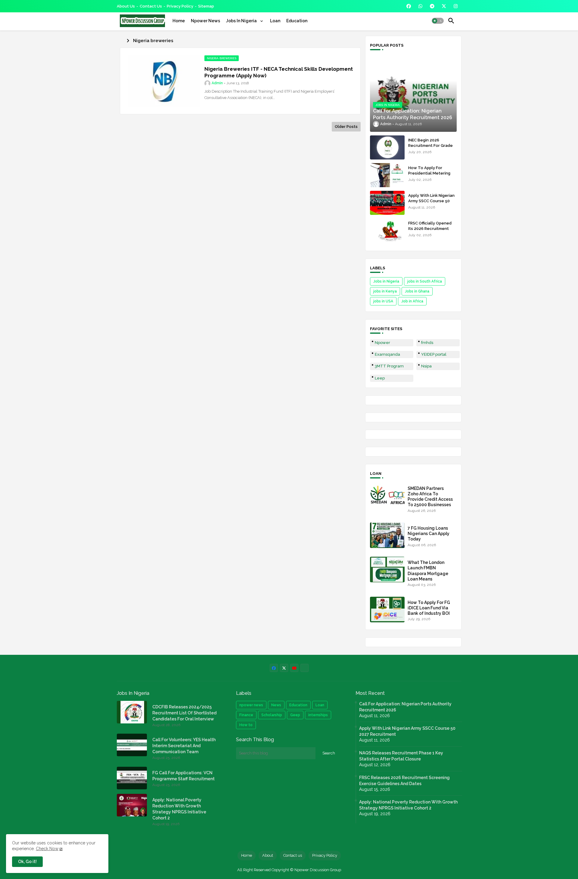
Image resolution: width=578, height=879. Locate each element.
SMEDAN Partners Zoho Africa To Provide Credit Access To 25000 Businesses (430, 496)
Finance (246, 715)
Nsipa (426, 366)
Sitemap (206, 6)
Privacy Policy (180, 6)
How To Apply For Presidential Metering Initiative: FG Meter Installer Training (429, 176)
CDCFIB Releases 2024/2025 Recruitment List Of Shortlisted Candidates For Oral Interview (184, 712)
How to (246, 725)
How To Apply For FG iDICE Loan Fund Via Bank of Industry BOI (429, 608)
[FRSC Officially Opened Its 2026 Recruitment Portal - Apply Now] (387, 230)
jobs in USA (383, 301)
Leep (380, 378)
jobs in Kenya (385, 291)
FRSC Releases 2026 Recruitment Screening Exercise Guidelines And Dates (404, 780)
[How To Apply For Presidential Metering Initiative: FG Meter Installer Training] (387, 175)
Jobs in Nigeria (386, 281)
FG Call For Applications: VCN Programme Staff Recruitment (183, 775)
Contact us (151, 6)
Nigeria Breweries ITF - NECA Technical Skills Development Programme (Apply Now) (278, 72)
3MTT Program (389, 366)
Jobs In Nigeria (242, 20)
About (267, 855)
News (276, 705)
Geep (295, 715)
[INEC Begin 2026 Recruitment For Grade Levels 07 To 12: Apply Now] (387, 147)
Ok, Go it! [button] (27, 861)
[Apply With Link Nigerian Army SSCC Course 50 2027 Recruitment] (387, 203)
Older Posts (346, 126)
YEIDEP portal (433, 354)
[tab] (178, 20)
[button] (438, 21)
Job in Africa (412, 301)
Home (178, 20)
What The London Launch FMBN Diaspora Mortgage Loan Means (428, 570)
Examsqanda (387, 354)
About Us (126, 6)
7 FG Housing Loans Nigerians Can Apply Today (428, 533)
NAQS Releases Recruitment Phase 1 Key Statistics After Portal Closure (401, 756)
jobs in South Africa (424, 281)
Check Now (47, 848)
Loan (275, 20)
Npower (382, 342)
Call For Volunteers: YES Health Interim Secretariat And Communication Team (184, 745)
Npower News (205, 20)
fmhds (427, 342)
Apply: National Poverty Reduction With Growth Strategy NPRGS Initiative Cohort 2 (179, 808)
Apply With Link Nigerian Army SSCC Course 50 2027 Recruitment (431, 201)
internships (318, 715)
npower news (251, 705)
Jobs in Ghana (417, 291)
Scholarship (271, 715)
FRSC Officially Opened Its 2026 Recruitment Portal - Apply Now (430, 228)
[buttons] (408, 6)
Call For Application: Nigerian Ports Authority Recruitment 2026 (405, 706)
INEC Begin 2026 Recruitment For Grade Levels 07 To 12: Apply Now (430, 148)
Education (296, 20)
